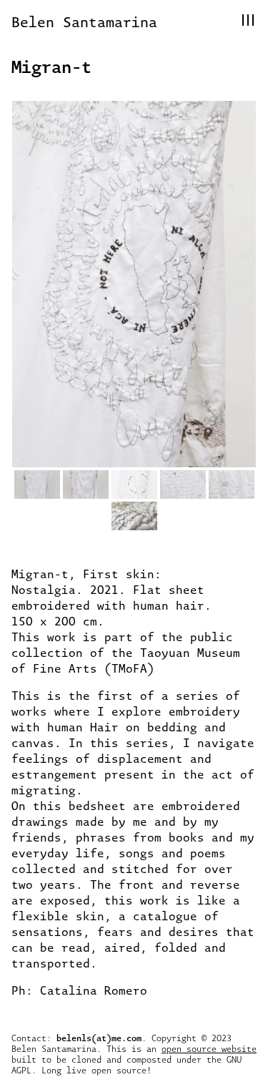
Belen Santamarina (84, 21)
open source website (209, 1049)
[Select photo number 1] (37, 484)
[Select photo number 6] (134, 516)
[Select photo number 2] (86, 484)
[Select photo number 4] (183, 484)
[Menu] (248, 20)
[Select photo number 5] (231, 484)
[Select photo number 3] (134, 484)
